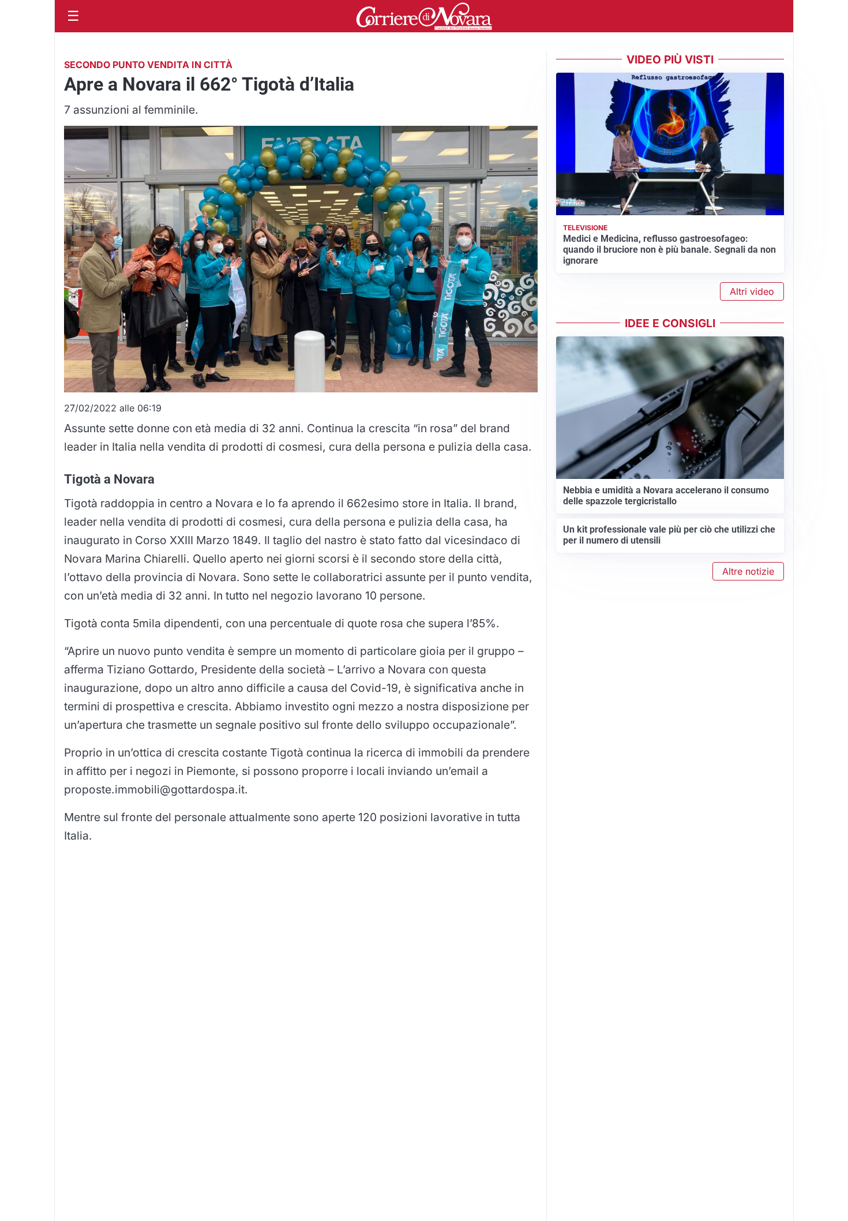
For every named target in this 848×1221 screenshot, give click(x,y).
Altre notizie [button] (748, 571)
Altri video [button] (752, 291)
